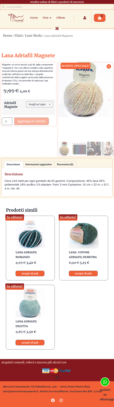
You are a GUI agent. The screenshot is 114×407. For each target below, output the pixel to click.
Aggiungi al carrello (31, 121)
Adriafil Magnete (11, 105)
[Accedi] (84, 17)
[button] (109, 100)
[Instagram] (61, 400)
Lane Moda (33, 36)
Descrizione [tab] (13, 164)
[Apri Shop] (50, 18)
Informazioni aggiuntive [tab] (38, 164)
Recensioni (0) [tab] (65, 164)
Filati (19, 36)
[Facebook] (53, 400)
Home (7, 36)
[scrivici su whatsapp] (104, 381)
